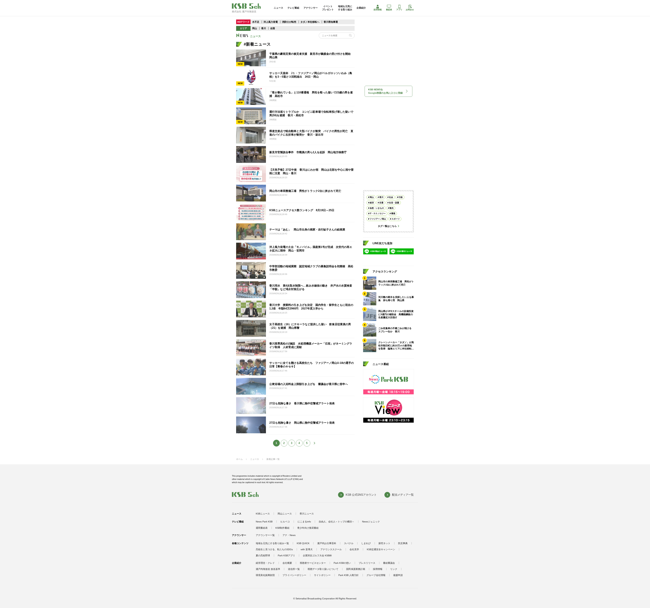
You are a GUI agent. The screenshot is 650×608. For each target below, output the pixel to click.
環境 (393, 213)
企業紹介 (361, 7)
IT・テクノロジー (378, 213)
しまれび (366, 543)
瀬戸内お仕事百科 (326, 543)
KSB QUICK (303, 543)
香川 (263, 28)
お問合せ (410, 9)
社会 (391, 197)
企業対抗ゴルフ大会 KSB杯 (317, 555)
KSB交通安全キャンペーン (381, 549)
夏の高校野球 (263, 555)
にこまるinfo (304, 521)
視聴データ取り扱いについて (323, 569)
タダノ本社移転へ (309, 22)
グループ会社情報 (375, 575)
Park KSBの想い (342, 563)
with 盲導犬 (307, 549)
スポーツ (396, 219)
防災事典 (403, 543)
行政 (401, 197)
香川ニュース (307, 513)
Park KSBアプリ (286, 555)
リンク (393, 569)
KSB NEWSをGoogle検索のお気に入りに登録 (385, 91)
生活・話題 (394, 202)
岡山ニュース (285, 513)
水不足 (256, 22)
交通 (381, 202)
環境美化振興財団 (265, 575)
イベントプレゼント (328, 8)
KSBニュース (263, 513)
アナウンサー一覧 (265, 535)
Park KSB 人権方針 (348, 575)
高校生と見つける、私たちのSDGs (274, 549)
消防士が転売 (289, 22)
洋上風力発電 (271, 22)
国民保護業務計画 (355, 569)
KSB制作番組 (282, 527)
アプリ (399, 9)
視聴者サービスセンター (313, 563)
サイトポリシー (322, 575)
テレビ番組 (293, 7)
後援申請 (398, 575)
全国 (272, 28)
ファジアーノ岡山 (378, 219)
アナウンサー (311, 7)
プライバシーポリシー (294, 575)
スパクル (348, 543)
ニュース (278, 7)
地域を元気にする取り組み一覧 (272, 543)
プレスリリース (367, 563)
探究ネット (384, 543)
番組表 (389, 9)
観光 (391, 208)
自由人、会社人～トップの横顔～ (336, 521)
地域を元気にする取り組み (345, 8)
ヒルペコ (285, 521)
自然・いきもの (377, 208)
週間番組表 (262, 527)
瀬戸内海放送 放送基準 (268, 569)
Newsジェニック (371, 521)
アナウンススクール (331, 549)
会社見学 (354, 549)
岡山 (254, 28)
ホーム (239, 459)
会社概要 (287, 563)
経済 (372, 202)
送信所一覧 (294, 569)
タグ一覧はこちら (387, 226)
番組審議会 (389, 563)
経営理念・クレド (265, 563)
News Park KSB (264, 521)
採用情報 (378, 9)
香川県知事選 (331, 22)
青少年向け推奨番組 (308, 527)
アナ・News (289, 535)
